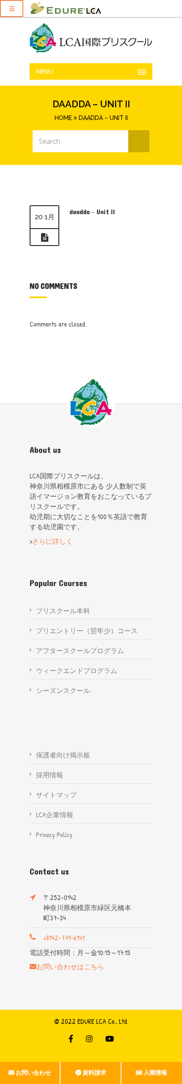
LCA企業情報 (54, 814)
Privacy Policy (54, 834)
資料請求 (94, 1072)
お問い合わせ (33, 1072)
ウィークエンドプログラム (76, 670)
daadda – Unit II (92, 212)
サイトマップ (56, 794)
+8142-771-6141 (64, 937)
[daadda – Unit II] (44, 237)
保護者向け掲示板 (63, 755)
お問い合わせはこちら (70, 966)
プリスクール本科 (63, 610)
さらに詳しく (52, 541)
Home (63, 118)
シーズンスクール (63, 690)
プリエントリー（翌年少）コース (87, 630)
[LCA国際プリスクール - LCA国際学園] (91, 38)
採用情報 (49, 774)
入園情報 (155, 1072)
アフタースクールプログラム (80, 650)
